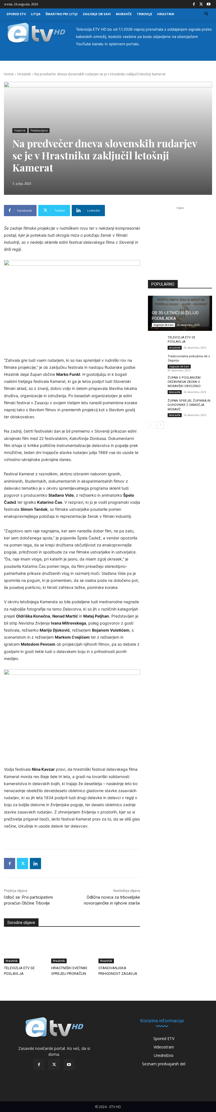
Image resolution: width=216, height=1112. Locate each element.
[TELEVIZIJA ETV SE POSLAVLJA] (25, 948)
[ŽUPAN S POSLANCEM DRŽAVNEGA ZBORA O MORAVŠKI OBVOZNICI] (156, 381)
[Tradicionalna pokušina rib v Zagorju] (156, 360)
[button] (206, 14)
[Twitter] (201, 4)
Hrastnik (24, 74)
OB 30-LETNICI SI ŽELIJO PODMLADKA (175, 315)
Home (9, 74)
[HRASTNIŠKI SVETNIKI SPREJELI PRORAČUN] (72, 948)
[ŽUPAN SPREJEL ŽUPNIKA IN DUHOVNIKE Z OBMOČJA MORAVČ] (156, 404)
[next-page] (160, 425)
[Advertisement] (180, 241)
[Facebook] (193, 4)
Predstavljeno (39, 130)
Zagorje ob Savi (163, 325)
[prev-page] (151, 425)
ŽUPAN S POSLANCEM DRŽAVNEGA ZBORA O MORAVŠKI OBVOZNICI (184, 382)
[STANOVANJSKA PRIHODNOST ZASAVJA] (119, 948)
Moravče (174, 392)
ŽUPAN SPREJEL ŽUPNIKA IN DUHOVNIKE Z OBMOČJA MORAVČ (189, 405)
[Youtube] (208, 4)
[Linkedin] (35, 863)
